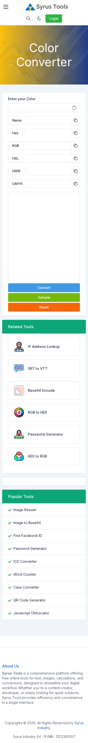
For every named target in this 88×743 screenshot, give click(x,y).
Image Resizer (24, 510)
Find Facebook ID (27, 535)
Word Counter (24, 574)
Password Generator (30, 548)
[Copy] (75, 120)
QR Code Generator (29, 600)
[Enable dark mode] (39, 18)
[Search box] (28, 18)
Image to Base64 (27, 523)
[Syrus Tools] (48, 7)
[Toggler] (6, 7)
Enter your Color (21, 99)
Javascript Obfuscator (31, 613)
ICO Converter (25, 561)
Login (53, 18)
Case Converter (26, 587)
